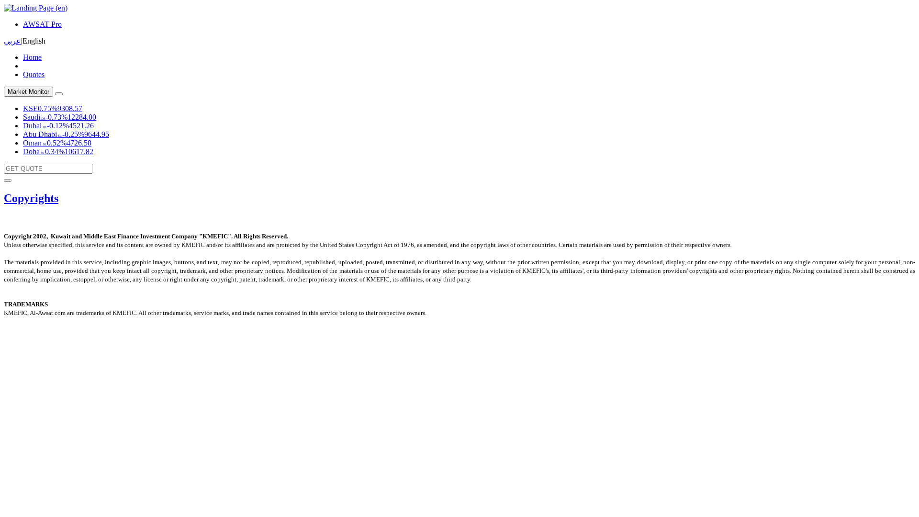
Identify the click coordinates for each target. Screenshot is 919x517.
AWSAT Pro (42, 24)
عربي (12, 41)
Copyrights (31, 198)
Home (32, 57)
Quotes (34, 74)
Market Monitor (28, 91)
